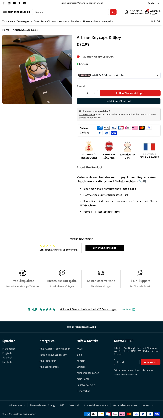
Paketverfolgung (86, 384)
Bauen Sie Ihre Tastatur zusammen (50, 21)
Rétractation (83, 390)
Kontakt (81, 360)
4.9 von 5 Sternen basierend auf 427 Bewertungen (88, 309)
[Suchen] (113, 12)
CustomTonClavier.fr (24, 413)
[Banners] (119, 150)
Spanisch (7, 357)
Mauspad (106, 21)
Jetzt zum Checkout (119, 101)
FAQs (80, 348)
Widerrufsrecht (17, 405)
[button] (153, 12)
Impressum (148, 405)
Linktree (81, 366)
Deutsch (7, 362)
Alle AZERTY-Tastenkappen (55, 348)
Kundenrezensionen (88, 372)
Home (5, 29)
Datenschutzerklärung (42, 405)
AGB (62, 405)
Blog (79, 354)
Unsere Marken (90, 21)
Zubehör (75, 21)
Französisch (8, 348)
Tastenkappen (23, 21)
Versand (74, 405)
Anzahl (81, 86)
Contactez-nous (87, 114)
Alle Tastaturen (48, 360)
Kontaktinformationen (96, 405)
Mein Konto (83, 378)
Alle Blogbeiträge (49, 366)
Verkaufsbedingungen (125, 405)
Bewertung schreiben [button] (104, 247)
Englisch (7, 353)
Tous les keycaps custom (53, 354)
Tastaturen (7, 21)
